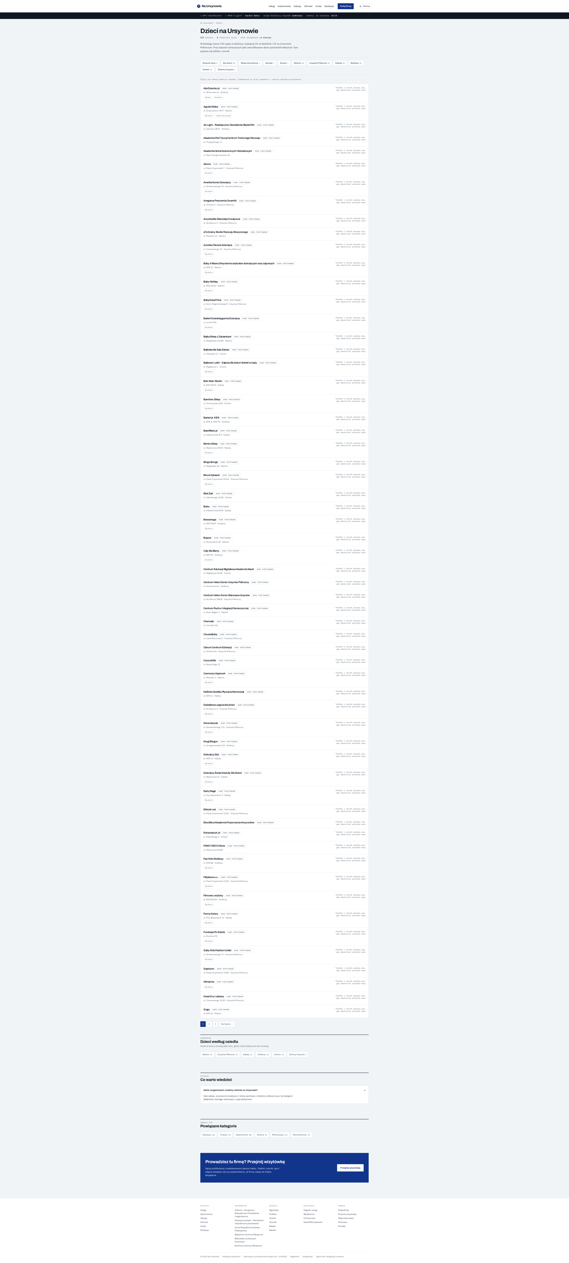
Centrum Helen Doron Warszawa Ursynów (226, 595)
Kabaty (340, 63)
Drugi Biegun (210, 741)
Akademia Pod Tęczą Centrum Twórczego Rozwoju (231, 138)
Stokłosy (355, 63)
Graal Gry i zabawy (213, 996)
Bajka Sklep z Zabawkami (217, 336)
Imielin (207, 69)
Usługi (272, 6)
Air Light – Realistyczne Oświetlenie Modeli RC (228, 125)
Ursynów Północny (319, 63)
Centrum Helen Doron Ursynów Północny (226, 582)
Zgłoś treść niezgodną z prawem (330, 1256)
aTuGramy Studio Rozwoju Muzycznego (225, 232)
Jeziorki (273, 1222)
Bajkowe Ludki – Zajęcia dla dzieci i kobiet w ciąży (230, 362)
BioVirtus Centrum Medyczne (248, 1245)
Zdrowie (308, 6)
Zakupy (297, 6)
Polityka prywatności (231, 1256)
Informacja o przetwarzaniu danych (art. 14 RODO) (265, 1256)
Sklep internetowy (250, 63)
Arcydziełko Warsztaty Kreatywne (221, 219)
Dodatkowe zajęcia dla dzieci (219, 704)
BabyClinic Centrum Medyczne (249, 1234)
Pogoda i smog (310, 1210)
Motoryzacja (279, 1134)
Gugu (206, 1009)
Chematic (208, 621)
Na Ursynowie (210, 6)
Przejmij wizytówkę (350, 1167)
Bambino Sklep (211, 399)
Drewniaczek (210, 723)
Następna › (227, 1024)
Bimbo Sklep (210, 443)
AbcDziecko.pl (211, 88)
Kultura (262, 1134)
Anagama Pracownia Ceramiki (219, 200)
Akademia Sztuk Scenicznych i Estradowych (227, 151)
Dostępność (308, 1256)
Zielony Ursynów (226, 69)
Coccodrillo (209, 660)
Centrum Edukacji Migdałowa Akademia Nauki (228, 569)
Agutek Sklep (210, 106)
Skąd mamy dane (346, 1218)
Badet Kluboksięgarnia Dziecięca (221, 318)
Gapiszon (208, 968)
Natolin (299, 63)
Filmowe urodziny (213, 895)
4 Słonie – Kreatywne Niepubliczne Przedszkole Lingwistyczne (247, 1213)
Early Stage (209, 791)
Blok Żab (208, 493)
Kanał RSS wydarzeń (313, 1222)
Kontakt (341, 1226)
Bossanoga (209, 519)
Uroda (318, 6)
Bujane (207, 537)
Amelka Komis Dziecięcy (217, 182)
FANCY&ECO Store (214, 845)
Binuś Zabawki (211, 475)
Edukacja (329, 6)
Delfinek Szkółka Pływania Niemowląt (223, 691)
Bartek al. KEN (211, 417)
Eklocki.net (209, 809)
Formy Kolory (210, 913)
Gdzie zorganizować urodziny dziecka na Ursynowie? (230, 1090)
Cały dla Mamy (211, 550)
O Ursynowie (309, 1218)
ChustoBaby (210, 634)
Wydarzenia (309, 1214)
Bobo (206, 506)
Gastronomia (284, 6)
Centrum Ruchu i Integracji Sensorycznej (225, 608)
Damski (269, 63)
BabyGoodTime (212, 300)
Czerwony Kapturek (214, 673)
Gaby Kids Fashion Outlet (217, 950)
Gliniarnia (208, 981)
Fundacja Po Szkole (214, 932)
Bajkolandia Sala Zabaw (216, 349)
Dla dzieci (229, 63)
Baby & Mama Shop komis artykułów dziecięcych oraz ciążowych (238, 263)
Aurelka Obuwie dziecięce (217, 245)
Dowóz (284, 63)
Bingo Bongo (210, 462)
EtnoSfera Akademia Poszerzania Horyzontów (228, 822)
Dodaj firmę (345, 6)
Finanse (225, 1134)
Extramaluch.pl (211, 832)
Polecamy (342, 1222)
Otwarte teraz (210, 63)
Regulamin (294, 1256)
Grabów (272, 1214)
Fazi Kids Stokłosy (213, 858)
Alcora (207, 164)
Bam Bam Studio (212, 381)
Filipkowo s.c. (210, 877)
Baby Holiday (210, 281)
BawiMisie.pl (210, 430)
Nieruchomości (301, 1134)
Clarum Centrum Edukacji (217, 647)
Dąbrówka (273, 1210)
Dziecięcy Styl (211, 754)
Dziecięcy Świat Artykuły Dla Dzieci (222, 772)
